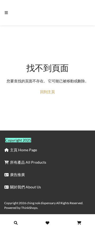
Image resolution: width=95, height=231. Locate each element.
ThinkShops (29, 207)
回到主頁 (47, 91)
